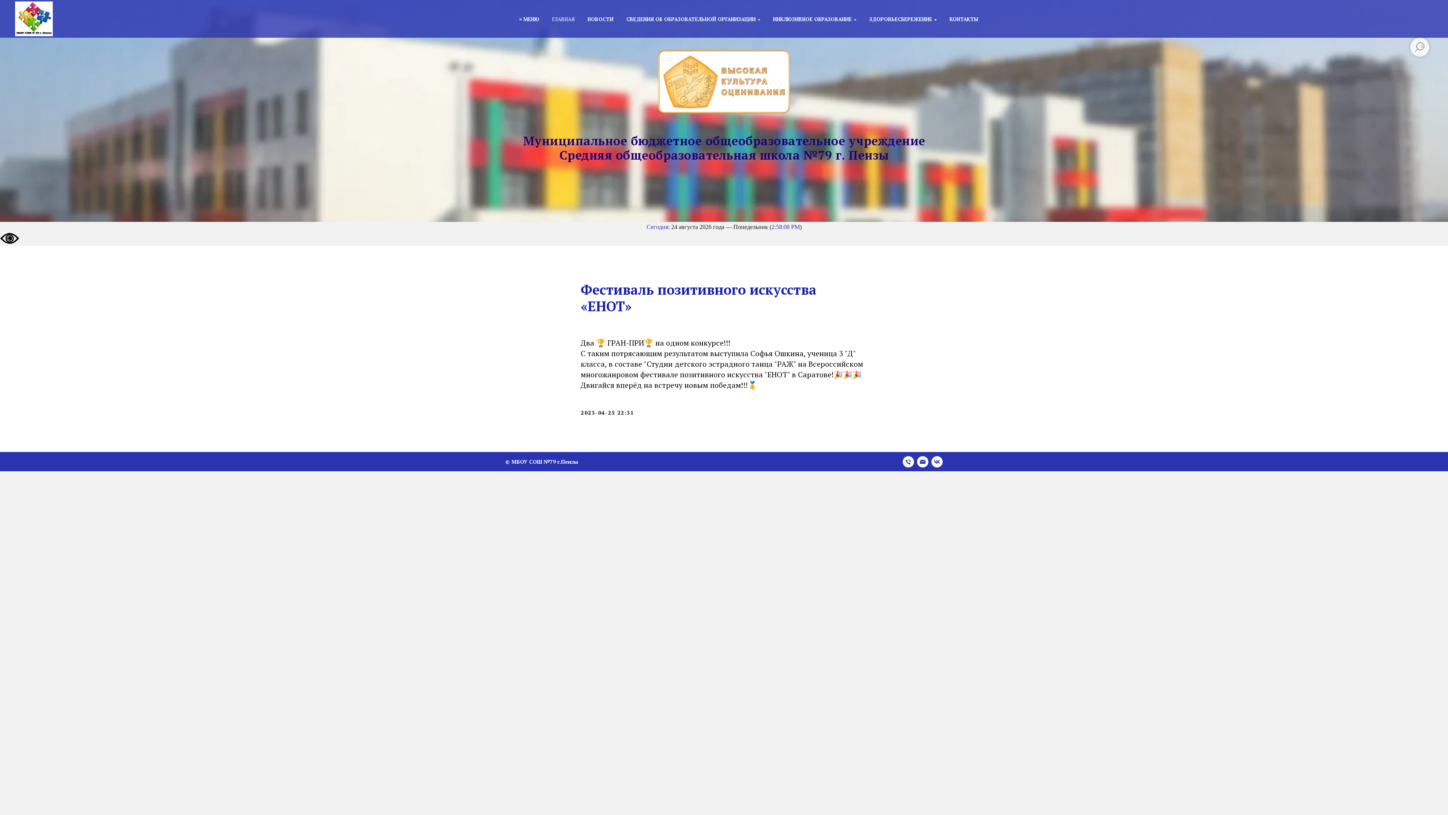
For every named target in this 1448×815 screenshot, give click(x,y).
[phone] (908, 461)
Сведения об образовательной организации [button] (691, 19)
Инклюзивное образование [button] (812, 19)
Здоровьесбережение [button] (900, 19)
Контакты (963, 19)
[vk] (937, 461)
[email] (922, 461)
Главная (563, 19)
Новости (600, 19)
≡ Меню (529, 19)
